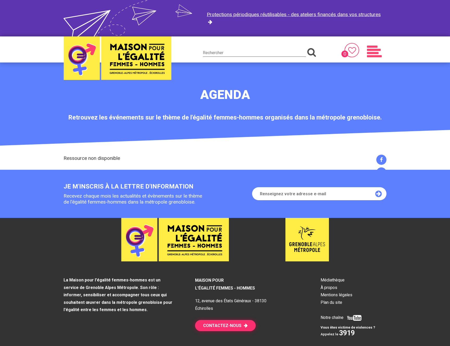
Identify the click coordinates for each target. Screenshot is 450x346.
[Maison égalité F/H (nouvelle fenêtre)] (307, 260)
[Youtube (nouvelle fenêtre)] (353, 317)
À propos (329, 287)
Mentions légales (336, 294)
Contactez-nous (222, 325)
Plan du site (331, 302)
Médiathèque (333, 280)
